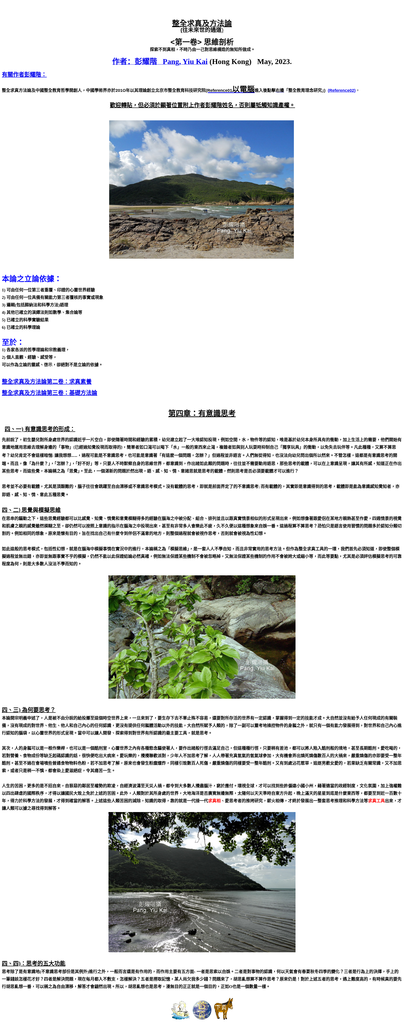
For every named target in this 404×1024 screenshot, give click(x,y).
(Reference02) (342, 90)
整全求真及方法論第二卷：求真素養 (47, 382)
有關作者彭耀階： (24, 74)
